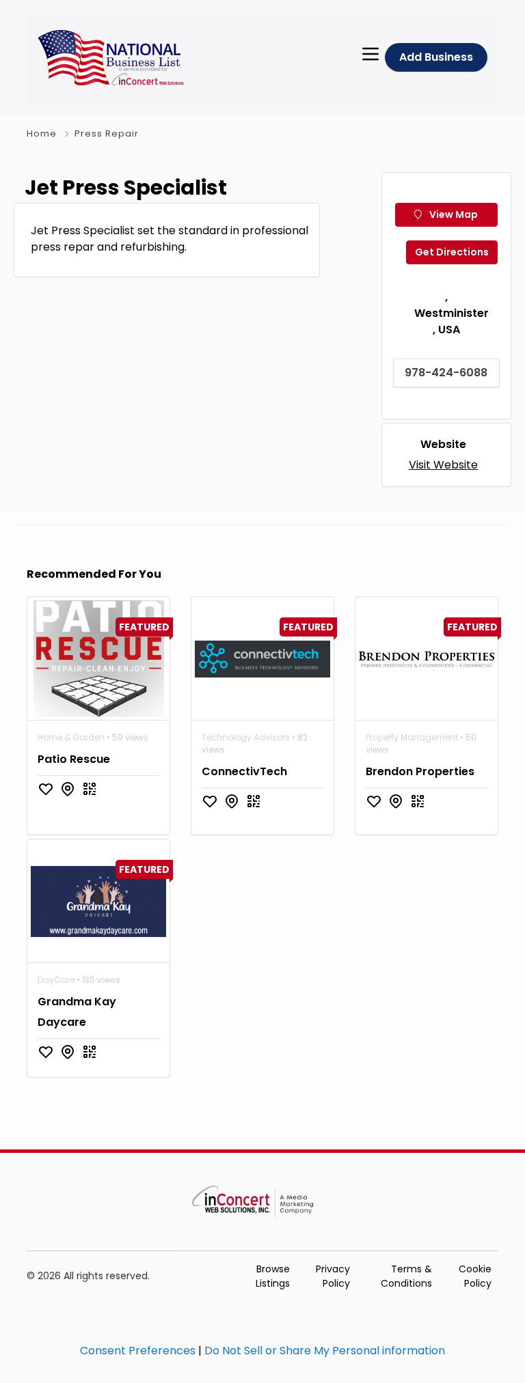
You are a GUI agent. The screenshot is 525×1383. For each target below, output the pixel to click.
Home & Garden (71, 737)
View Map (452, 214)
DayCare (56, 980)
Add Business (436, 57)
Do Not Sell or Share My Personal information (324, 1350)
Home (42, 133)
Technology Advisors (246, 737)
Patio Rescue (74, 759)
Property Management (412, 737)
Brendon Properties (420, 771)
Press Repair (107, 133)
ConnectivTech (244, 771)
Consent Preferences (138, 1350)
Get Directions (452, 252)
